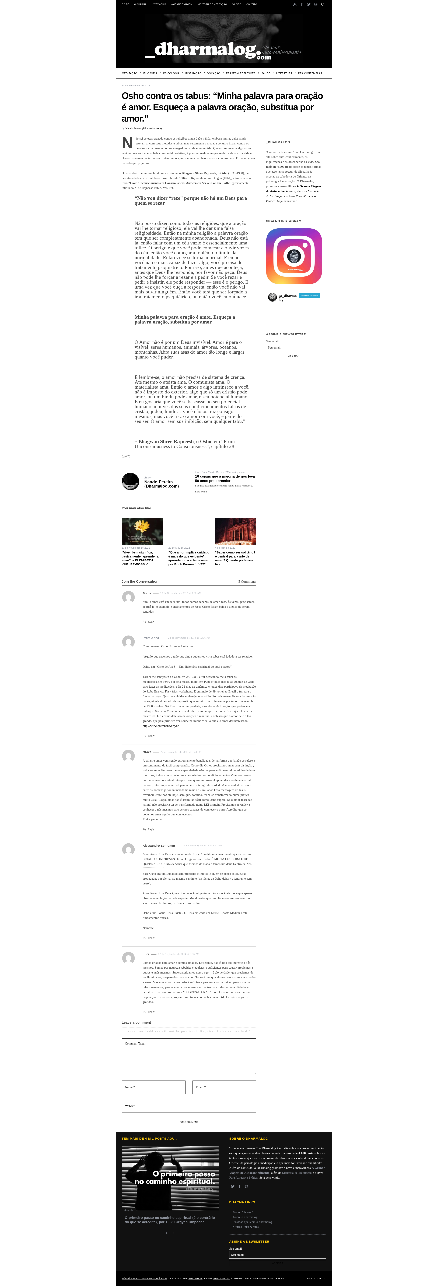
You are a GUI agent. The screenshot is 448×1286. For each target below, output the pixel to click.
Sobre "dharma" (243, 1212)
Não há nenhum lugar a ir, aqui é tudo (144, 1278)
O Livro (236, 4)
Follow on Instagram (309, 295)
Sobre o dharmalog (245, 1217)
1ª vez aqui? (159, 4)
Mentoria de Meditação (212, 4)
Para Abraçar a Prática (243, 1177)
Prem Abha (151, 638)
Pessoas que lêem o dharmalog (252, 1222)
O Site (125, 4)
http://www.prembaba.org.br (161, 725)
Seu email (272, 341)
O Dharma (140, 4)
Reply (151, 621)
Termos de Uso (221, 1278)
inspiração (129, 1210)
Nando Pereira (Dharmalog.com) (143, 128)
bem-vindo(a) (195, 1278)
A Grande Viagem (181, 4)
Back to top (314, 1278)
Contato (251, 4)
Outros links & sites (246, 1226)
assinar (294, 356)
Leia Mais (201, 491)
